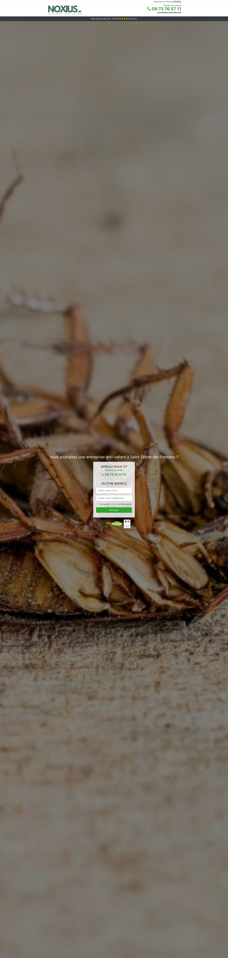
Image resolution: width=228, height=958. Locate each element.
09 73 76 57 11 (166, 8)
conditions (114, 504)
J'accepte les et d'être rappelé (115, 504)
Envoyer (114, 510)
